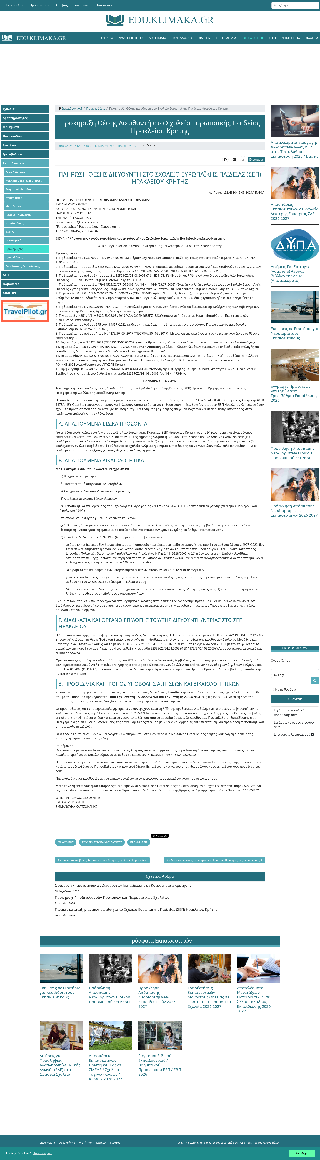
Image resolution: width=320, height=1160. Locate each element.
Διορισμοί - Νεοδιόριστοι (23, 189)
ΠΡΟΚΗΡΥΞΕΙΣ (138, 842)
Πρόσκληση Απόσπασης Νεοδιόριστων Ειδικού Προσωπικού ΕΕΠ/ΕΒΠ (292, 453)
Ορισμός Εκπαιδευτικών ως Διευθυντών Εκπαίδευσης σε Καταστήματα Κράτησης (123, 885)
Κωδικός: (277, 675)
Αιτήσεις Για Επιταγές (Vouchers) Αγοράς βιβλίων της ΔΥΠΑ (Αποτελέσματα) (290, 273)
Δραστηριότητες (131, 38)
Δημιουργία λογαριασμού (292, 734)
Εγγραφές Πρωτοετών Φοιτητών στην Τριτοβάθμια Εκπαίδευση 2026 (294, 393)
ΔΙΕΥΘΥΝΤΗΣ (66, 842)
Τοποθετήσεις (15, 223)
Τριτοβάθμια (226, 38)
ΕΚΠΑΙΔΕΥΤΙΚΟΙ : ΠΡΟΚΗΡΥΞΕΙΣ (115, 146)
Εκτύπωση (256, 159)
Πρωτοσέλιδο (14, 5)
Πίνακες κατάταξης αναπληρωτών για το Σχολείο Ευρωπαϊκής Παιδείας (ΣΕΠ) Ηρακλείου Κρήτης (136, 909)
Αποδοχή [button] (302, 1153)
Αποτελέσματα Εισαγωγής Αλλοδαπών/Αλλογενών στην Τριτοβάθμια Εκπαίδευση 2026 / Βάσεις (294, 149)
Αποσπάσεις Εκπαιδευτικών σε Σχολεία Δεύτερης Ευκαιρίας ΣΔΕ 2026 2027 (295, 211)
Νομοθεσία (290, 38)
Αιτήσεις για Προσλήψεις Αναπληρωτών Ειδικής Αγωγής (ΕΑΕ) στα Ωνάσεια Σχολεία (60, 1065)
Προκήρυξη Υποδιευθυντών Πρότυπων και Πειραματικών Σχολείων (112, 897)
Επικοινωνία (82, 5)
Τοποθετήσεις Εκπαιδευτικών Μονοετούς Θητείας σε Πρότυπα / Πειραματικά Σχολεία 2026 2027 (209, 997)
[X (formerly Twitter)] (243, 159)
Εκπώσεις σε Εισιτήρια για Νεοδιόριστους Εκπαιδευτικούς (294, 333)
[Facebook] (225, 159)
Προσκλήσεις (14, 257)
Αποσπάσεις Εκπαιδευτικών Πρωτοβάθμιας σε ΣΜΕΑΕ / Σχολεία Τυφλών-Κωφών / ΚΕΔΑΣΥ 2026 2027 (105, 1067)
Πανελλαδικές (182, 38)
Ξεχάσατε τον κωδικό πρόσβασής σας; (289, 712)
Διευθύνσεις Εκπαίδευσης (23, 266)
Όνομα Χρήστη (281, 660)
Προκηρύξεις (14, 249)
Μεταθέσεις (13, 206)
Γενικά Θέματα (15, 172)
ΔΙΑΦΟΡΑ (10, 293)
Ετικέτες (101, 1142)
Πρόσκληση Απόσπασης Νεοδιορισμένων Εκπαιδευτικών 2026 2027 (294, 510)
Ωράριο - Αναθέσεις (18, 215)
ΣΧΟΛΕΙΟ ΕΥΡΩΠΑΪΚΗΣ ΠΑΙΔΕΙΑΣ (102, 842)
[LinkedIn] (234, 159)
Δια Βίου (204, 38)
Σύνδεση (294, 698)
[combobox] (295, 5)
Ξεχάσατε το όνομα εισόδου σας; (294, 724)
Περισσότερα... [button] (42, 1153)
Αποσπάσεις (14, 198)
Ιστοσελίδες (105, 5)
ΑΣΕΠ (272, 38)
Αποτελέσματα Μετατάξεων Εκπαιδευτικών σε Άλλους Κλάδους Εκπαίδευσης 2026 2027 (254, 999)
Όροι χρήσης (67, 1142)
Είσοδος (115, 1142)
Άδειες (10, 232)
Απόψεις (62, 5)
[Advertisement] (152, 69)
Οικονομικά (13, 240)
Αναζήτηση (86, 1142)
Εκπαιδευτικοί (252, 38)
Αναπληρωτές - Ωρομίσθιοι (24, 180)
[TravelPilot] (25, 311)
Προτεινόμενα (40, 5)
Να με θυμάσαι (285, 689)
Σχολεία (107, 38)
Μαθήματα (157, 38)
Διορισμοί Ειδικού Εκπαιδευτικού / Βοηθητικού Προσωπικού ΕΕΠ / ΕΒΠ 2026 (159, 1065)
